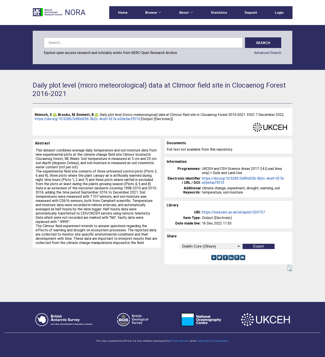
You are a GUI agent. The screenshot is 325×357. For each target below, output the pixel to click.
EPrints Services (179, 341)
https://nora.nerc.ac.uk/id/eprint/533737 (233, 212)
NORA (75, 12)
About (184, 13)
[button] (289, 268)
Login (279, 13)
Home (123, 13)
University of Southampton (213, 341)
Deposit (251, 13)
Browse (151, 13)
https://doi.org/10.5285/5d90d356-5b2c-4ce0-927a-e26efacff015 (87, 119)
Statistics (219, 13)
